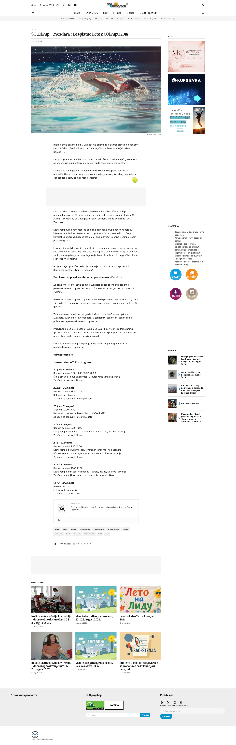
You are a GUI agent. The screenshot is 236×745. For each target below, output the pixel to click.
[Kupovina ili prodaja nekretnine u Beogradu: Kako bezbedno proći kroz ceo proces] (172, 388)
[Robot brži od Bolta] (172, 403)
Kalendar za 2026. (68, 19)
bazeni (65, 529)
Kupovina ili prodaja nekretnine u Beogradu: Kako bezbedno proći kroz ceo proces (192, 389)
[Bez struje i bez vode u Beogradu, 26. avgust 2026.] (172, 374)
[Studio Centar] (95, 705)
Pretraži (145, 715)
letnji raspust (85, 529)
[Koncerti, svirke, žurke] (176, 293)
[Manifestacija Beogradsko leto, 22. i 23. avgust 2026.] (96, 599)
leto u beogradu (113, 529)
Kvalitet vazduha (134, 19)
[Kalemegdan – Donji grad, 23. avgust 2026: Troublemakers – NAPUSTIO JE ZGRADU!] (172, 417)
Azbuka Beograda (150, 19)
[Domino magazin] (114, 705)
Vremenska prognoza (185, 244)
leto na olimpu (99, 529)
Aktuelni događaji (85, 19)
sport (68, 534)
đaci (107, 534)
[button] (203, 5)
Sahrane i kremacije (168, 19)
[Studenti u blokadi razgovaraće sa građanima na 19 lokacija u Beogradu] (140, 646)
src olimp (77, 534)
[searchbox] (113, 715)
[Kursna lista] (186, 56)
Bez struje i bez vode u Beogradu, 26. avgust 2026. (191, 375)
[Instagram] (59, 520)
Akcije (34, 30)
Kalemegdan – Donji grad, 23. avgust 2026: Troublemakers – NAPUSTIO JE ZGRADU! (192, 418)
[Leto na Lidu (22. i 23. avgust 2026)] (140, 599)
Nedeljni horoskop (183, 259)
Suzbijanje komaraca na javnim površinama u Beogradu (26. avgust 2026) (192, 360)
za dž (100, 534)
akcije (57, 529)
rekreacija (58, 534)
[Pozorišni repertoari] (192, 274)
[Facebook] (56, 520)
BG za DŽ (109, 19)
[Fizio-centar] (186, 120)
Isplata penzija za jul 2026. (187, 247)
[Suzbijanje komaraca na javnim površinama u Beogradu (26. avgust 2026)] (172, 360)
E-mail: (185, 706)
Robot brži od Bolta (190, 403)
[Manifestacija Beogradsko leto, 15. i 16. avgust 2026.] (96, 646)
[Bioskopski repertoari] (176, 274)
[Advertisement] (94, 196)
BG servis (98, 19)
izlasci (73, 529)
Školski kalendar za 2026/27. (188, 256)
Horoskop (120, 19)
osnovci (125, 529)
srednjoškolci (89, 534)
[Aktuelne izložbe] (192, 293)
